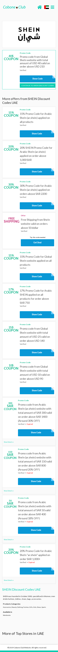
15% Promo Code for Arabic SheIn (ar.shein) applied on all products (36, 117)
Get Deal (37, 243)
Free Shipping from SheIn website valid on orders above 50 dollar (35, 223)
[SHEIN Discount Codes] (29, 34)
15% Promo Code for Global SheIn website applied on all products (36, 260)
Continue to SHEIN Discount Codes (37, 85)
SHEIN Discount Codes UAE (21, 589)
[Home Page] (14, 7)
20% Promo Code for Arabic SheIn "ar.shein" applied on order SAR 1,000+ (36, 555)
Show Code (37, 79)
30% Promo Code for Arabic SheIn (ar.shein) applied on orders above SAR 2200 (36, 189)
